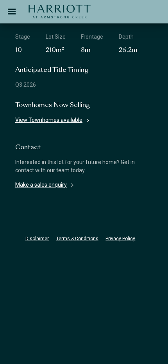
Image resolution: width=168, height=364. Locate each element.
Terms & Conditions (77, 238)
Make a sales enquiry (41, 185)
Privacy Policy (120, 238)
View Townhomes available (48, 120)
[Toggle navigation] (11, 11)
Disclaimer (37, 238)
